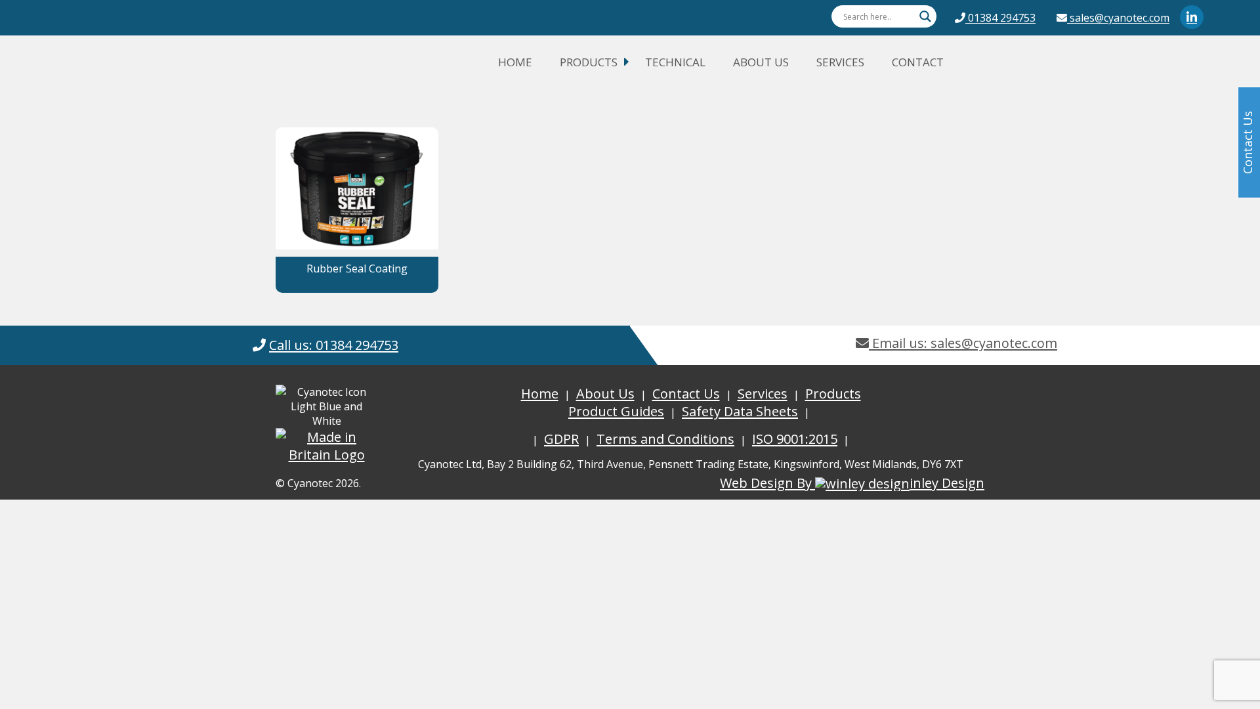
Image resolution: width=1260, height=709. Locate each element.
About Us (761, 62)
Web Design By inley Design (852, 483)
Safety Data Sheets (740, 411)
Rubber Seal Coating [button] (357, 268)
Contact (918, 62)
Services (840, 62)
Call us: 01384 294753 (333, 345)
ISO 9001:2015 (794, 439)
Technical (675, 62)
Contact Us (686, 393)
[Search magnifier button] (925, 16)
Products (589, 62)
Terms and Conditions (665, 439)
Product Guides (616, 411)
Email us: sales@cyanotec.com (963, 343)
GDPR (561, 439)
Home (515, 62)
